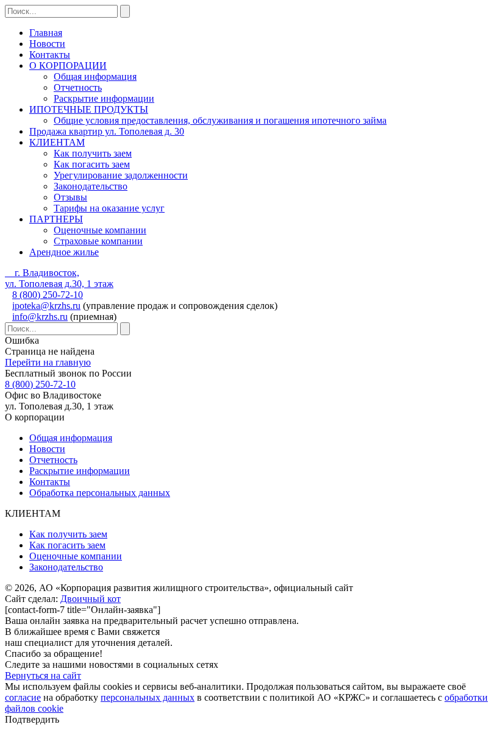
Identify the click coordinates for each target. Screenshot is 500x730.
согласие (23, 697)
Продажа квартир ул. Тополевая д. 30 (106, 131)
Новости (47, 43)
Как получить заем (93, 153)
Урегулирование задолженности (121, 175)
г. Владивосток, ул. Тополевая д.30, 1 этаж (59, 278)
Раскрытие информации (104, 98)
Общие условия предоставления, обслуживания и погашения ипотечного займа (220, 120)
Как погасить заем (92, 164)
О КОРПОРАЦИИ (68, 65)
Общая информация (95, 76)
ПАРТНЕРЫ (56, 219)
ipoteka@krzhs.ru (46, 305)
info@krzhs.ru (40, 316)
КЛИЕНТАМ (57, 142)
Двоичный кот (90, 599)
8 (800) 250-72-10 (47, 294)
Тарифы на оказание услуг (109, 208)
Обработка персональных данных (99, 492)
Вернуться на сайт (43, 675)
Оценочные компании (100, 230)
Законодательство (90, 186)
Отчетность (78, 87)
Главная (45, 32)
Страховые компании (98, 241)
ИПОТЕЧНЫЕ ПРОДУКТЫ (88, 109)
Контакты (49, 54)
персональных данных (148, 697)
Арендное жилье (64, 252)
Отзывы (70, 197)
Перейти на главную (48, 362)
